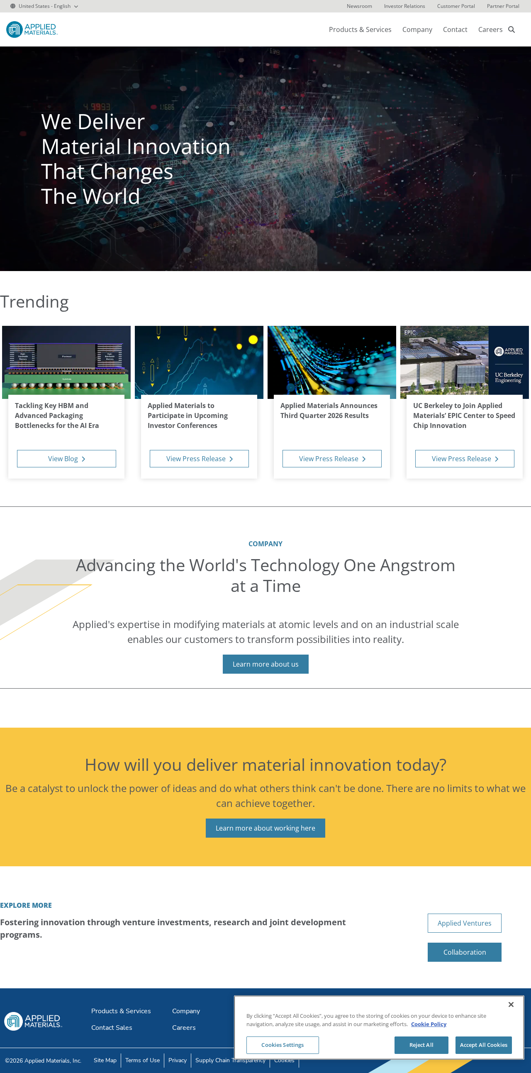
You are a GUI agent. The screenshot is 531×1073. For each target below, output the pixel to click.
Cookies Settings (282, 1045)
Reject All (421, 1045)
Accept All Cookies (483, 1045)
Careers (490, 29)
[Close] (511, 1004)
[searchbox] (511, 29)
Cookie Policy (428, 1024)
